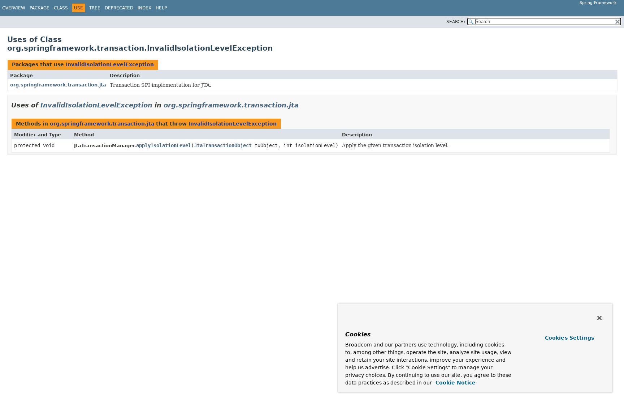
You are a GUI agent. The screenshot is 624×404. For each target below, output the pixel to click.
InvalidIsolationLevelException (110, 64)
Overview (13, 7)
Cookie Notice (455, 383)
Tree (94, 7)
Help (161, 7)
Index (144, 7)
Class (61, 7)
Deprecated (119, 7)
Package (39, 7)
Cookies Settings (569, 338)
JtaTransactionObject (223, 145)
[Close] (599, 318)
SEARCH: (455, 21)
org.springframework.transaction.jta (58, 85)
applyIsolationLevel (163, 145)
